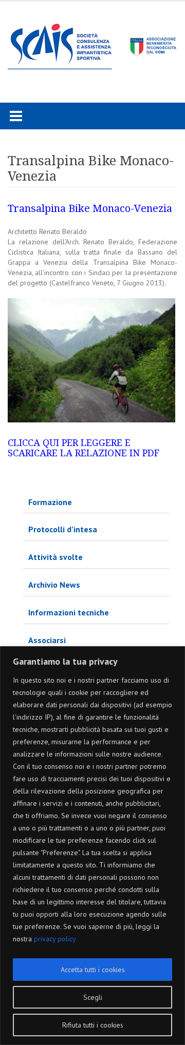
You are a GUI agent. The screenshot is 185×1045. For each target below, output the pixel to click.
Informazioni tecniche (68, 612)
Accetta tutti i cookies (93, 969)
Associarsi (47, 640)
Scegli (92, 997)
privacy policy (55, 938)
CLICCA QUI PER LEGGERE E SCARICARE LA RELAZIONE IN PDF (83, 447)
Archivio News (54, 584)
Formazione (50, 502)
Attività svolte (55, 557)
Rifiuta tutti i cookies (92, 1025)
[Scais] (92, 43)
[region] (92, 845)
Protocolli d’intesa (62, 529)
